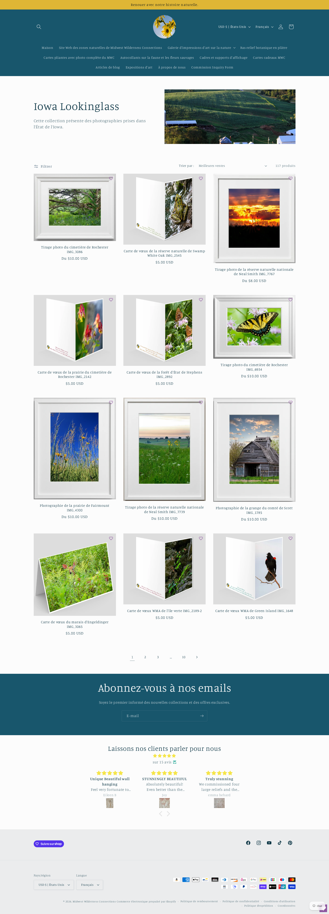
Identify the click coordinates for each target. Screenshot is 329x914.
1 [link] (132, 657)
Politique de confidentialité (241, 901)
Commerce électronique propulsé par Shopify (146, 901)
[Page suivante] (196, 657)
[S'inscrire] (202, 715)
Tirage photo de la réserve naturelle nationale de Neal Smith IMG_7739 (164, 509)
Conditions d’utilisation (279, 901)
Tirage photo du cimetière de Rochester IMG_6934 (254, 367)
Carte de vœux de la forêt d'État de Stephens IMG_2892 (164, 374)
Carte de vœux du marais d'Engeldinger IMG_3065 (75, 624)
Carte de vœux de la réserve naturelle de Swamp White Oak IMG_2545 (164, 253)
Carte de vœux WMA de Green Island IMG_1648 (254, 611)
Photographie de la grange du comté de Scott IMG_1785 (254, 510)
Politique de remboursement (199, 901)
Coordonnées (286, 905)
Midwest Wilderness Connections (94, 901)
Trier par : (186, 166)
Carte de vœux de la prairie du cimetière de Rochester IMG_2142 (75, 374)
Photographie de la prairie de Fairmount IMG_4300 (74, 507)
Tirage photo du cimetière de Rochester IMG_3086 (74, 249)
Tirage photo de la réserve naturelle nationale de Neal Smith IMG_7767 (254, 271)
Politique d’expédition (258, 905)
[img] (164, 756)
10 (184, 657)
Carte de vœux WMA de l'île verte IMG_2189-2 (164, 611)
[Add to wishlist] (111, 178)
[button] (39, 27)
